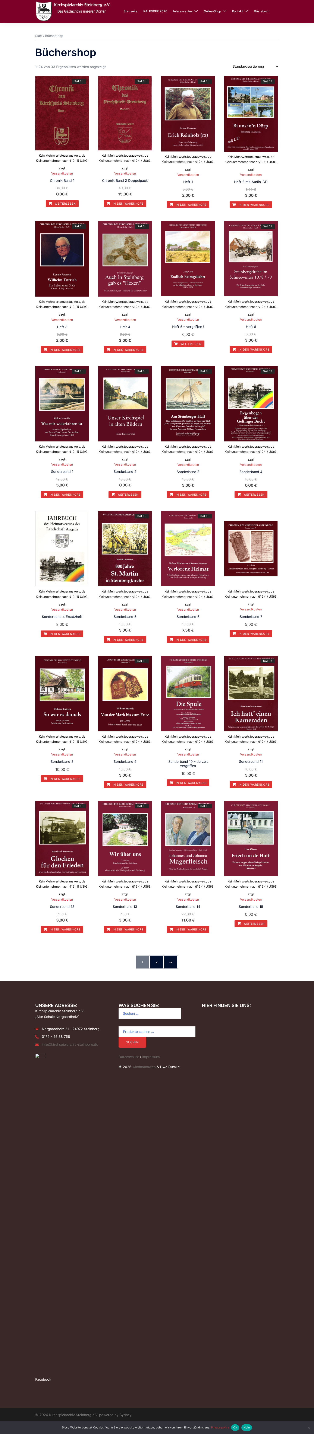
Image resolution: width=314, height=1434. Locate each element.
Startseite (130, 11)
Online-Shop (212, 11)
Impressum (151, 1057)
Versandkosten (62, 173)
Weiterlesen (65, 203)
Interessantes (183, 11)
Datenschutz (129, 1057)
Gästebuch (261, 11)
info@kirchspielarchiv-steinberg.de (70, 1044)
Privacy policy (220, 1427)
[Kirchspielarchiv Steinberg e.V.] (74, 11)
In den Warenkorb (128, 203)
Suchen (132, 1042)
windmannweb (144, 1067)
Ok (235, 1427)
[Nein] (309, 1427)
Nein (247, 1427)
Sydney (126, 1415)
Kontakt (237, 11)
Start (38, 36)
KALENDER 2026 (155, 11)
